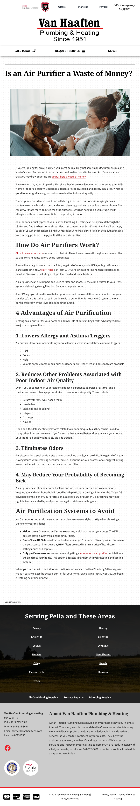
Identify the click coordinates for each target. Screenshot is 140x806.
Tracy (36, 681)
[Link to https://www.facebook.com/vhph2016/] (7, 748)
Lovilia (37, 646)
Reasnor (103, 672)
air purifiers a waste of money (69, 177)
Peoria (103, 663)
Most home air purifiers (29, 253)
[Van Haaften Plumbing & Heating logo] (70, 17)
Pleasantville (36, 672)
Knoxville (36, 637)
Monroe (36, 654)
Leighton (103, 637)
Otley (36, 663)
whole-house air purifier (94, 553)
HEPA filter (47, 270)
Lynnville (103, 646)
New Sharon (103, 654)
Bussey (36, 628)
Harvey (103, 628)
